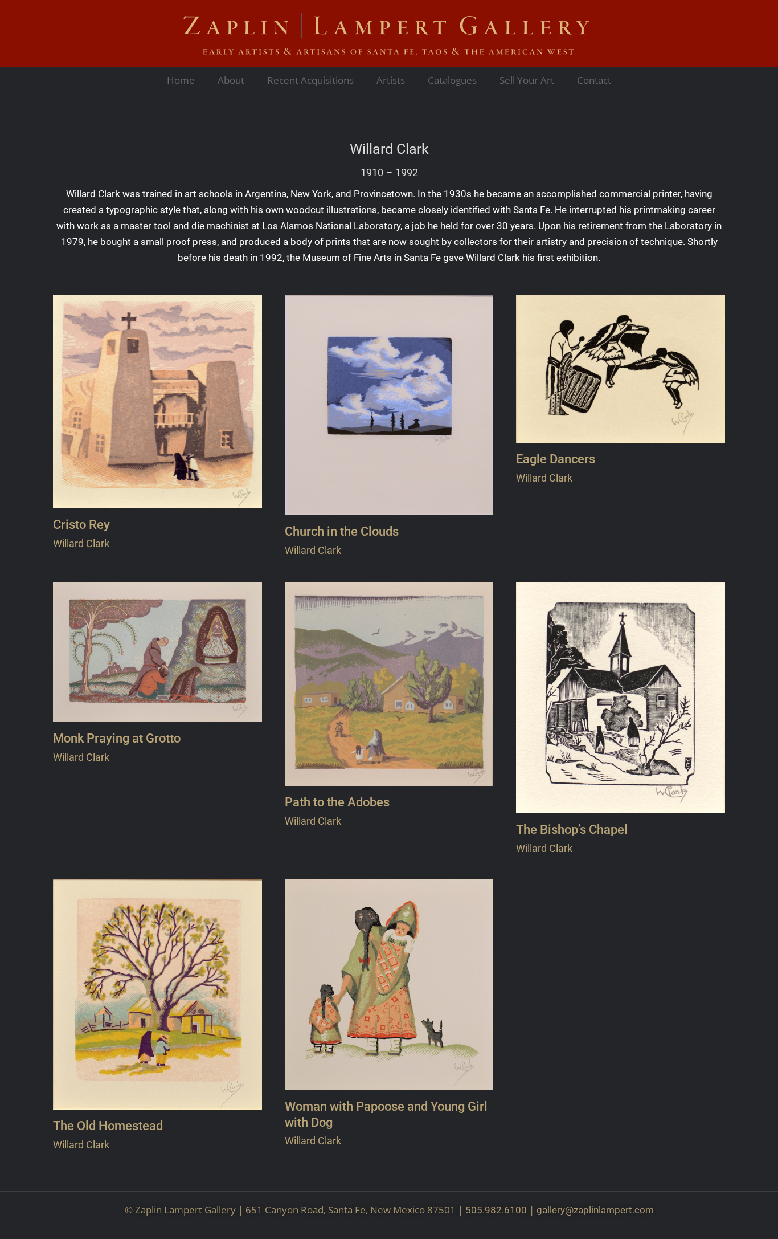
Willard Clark (389, 149)
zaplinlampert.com (614, 1210)
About (231, 80)
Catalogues (452, 80)
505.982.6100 (496, 1210)
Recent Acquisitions (310, 80)
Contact (594, 80)
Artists (390, 80)
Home (181, 80)
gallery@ (555, 1210)
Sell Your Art (526, 80)
